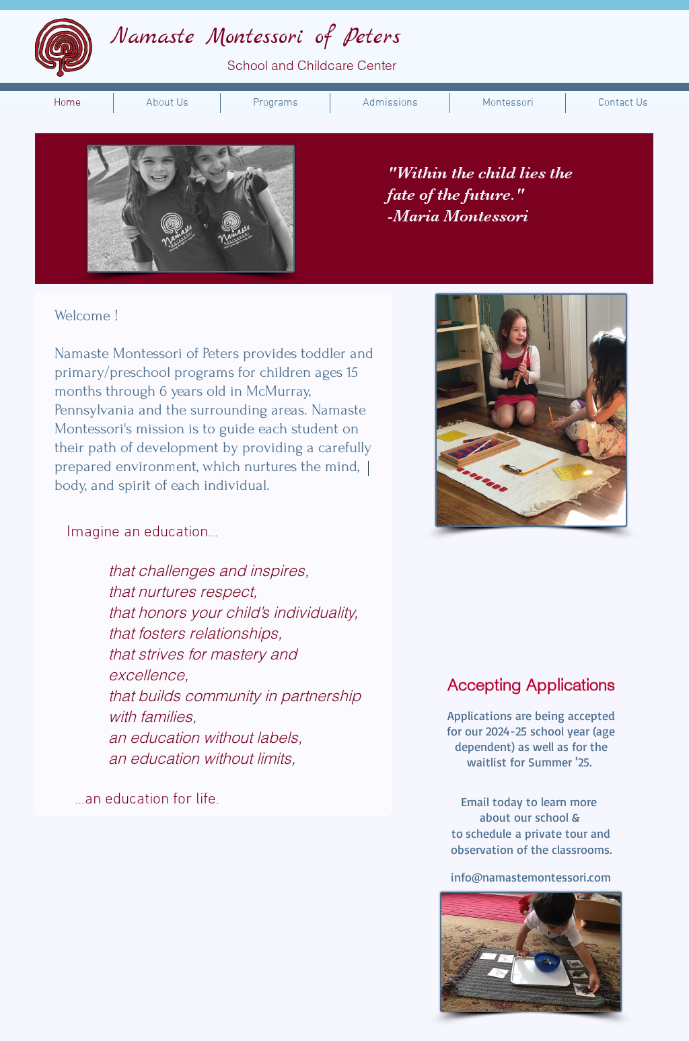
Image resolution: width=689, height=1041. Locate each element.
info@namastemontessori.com (531, 876)
